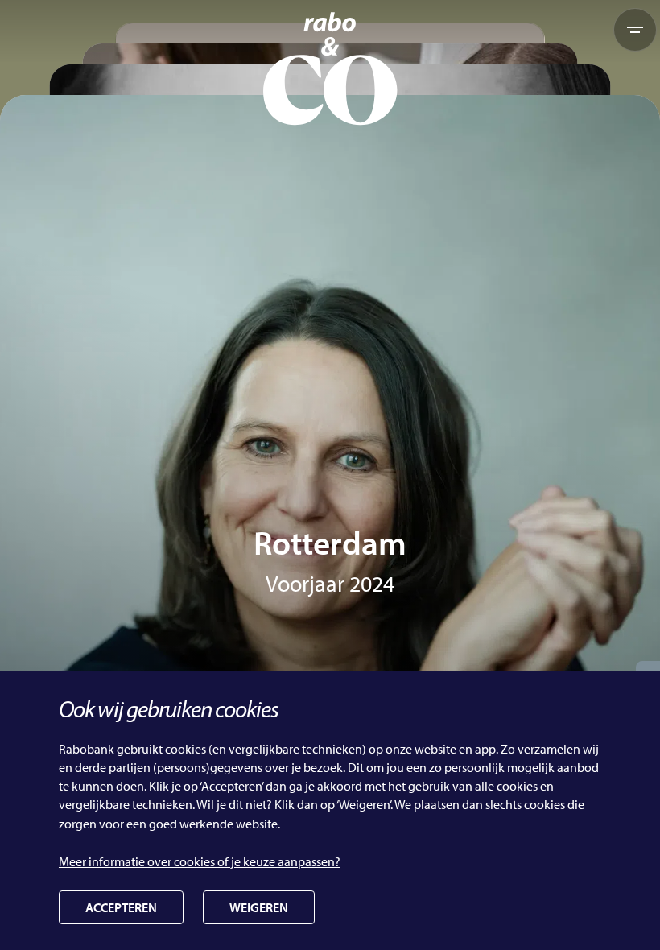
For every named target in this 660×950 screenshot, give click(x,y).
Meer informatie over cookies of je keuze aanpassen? (199, 861)
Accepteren (121, 907)
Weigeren (258, 907)
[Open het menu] (635, 30)
